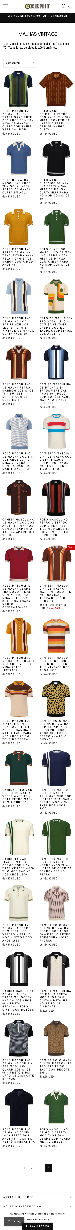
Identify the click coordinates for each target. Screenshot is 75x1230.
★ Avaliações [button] (37, 1226)
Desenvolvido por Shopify (37, 1219)
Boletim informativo (22, 1206)
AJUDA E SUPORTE (18, 1197)
